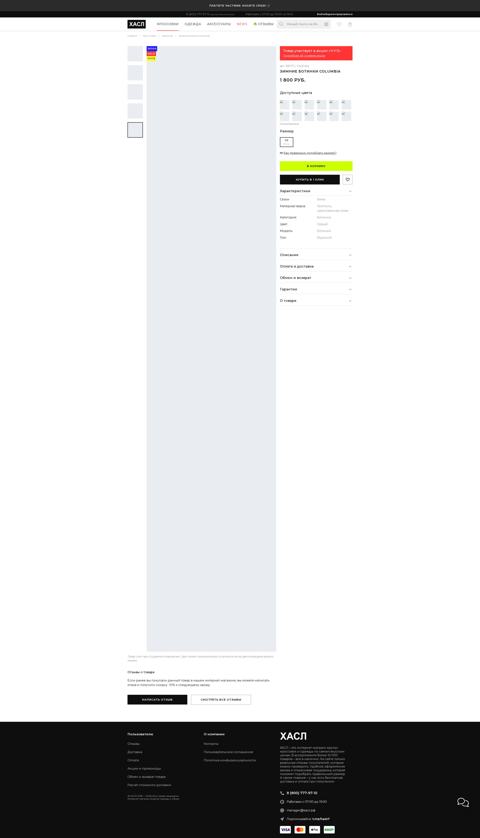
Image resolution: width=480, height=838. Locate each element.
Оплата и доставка (297, 266)
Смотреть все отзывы (221, 699)
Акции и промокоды (144, 768)
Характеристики (295, 191)
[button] (463, 802)
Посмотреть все (289, 123)
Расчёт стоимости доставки (149, 785)
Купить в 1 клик (310, 179)
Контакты (211, 744)
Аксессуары (219, 24)
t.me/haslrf (320, 819)
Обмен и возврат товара (147, 777)
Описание (289, 255)
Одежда (193, 24)
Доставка (135, 752)
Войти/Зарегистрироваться (334, 14)
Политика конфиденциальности (230, 760)
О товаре (288, 301)
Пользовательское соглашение (228, 752)
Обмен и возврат (295, 278)
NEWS (242, 24)
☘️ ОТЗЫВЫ (263, 24)
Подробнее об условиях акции (304, 55)
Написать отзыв (157, 699)
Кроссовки (168, 24)
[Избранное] (339, 24)
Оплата (133, 760)
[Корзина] (350, 24)
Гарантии (288, 289)
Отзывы (134, 744)
